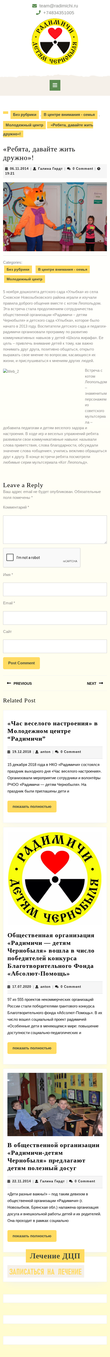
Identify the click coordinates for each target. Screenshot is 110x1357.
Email (9, 603)
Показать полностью (35, 808)
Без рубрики (24, 114)
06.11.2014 (19, 169)
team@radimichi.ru (58, 5)
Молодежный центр (24, 125)
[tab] (55, 85)
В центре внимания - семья (69, 114)
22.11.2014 (21, 1181)
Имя (8, 574)
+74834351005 (58, 12)
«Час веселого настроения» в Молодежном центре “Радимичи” (52, 731)
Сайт (7, 631)
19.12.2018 (21, 752)
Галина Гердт (50, 169)
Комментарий (16, 507)
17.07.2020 (21, 987)
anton (45, 752)
